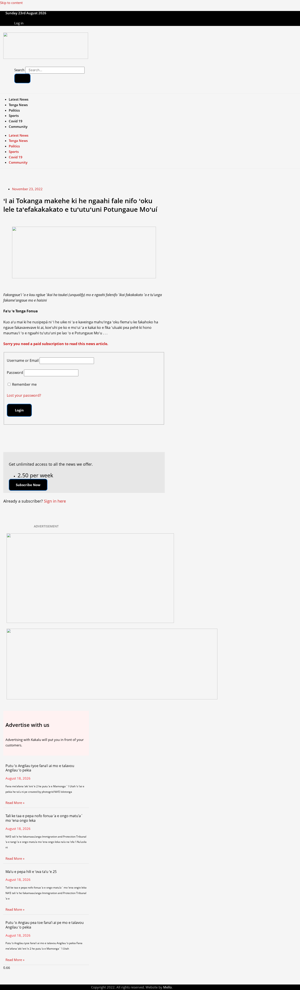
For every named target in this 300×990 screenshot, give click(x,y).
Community (18, 126)
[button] (28, 485)
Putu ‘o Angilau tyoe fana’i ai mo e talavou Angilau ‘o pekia (39, 768)
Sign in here (55, 501)
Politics (14, 110)
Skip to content (11, 2)
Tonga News (18, 105)
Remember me (24, 384)
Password (15, 372)
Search (19, 70)
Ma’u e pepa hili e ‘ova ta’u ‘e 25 (31, 871)
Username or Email (23, 360)
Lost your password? (24, 395)
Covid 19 (15, 121)
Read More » (14, 802)
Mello (167, 987)
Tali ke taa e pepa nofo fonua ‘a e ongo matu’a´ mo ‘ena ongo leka (44, 818)
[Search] (22, 78)
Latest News (18, 99)
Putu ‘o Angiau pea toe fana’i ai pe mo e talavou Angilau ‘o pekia (44, 925)
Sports (14, 115)
